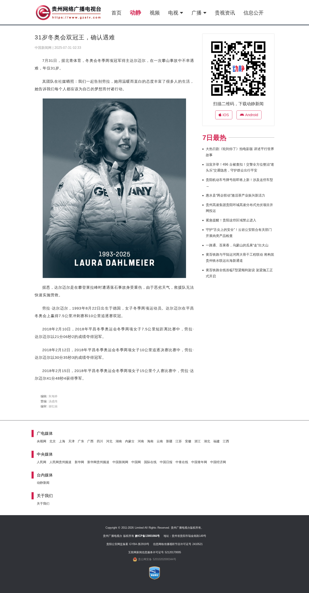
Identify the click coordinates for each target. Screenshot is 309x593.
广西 (90, 441)
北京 (52, 441)
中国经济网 (218, 462)
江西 (226, 441)
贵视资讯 (225, 13)
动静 (135, 12)
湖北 (207, 441)
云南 (160, 441)
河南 (141, 441)
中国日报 (166, 462)
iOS (225, 115)
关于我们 (43, 503)
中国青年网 (199, 462)
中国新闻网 (120, 462)
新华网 (79, 462)
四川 (100, 441)
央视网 (41, 441)
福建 (216, 441)
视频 (155, 13)
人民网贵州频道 (60, 462)
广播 (197, 13)
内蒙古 (130, 441)
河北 (109, 441)
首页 (116, 13)
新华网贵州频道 (98, 462)
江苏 (179, 441)
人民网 (41, 462)
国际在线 (150, 462)
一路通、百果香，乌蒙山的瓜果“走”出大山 (237, 245)
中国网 (136, 462)
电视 (174, 13)
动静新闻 (43, 482)
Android (251, 115)
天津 (71, 441)
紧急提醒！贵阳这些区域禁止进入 (231, 220)
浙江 (197, 441)
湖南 (119, 441)
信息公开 (253, 13)
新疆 (169, 441)
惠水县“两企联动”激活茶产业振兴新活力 (235, 195)
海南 (150, 441)
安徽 (188, 441)
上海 (62, 441)
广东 (81, 441)
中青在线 (182, 462)
